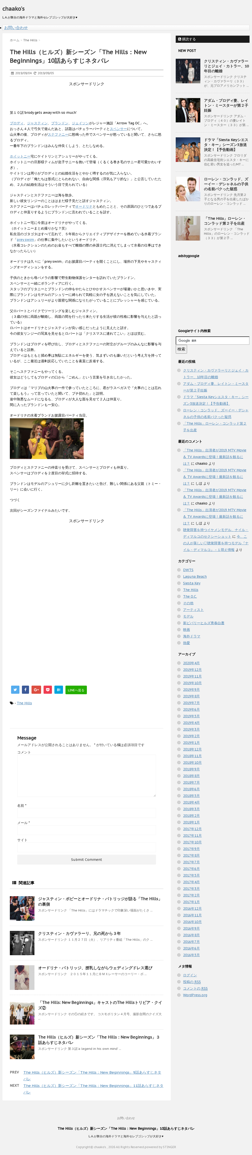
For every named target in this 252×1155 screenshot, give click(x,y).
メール (23, 823)
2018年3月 (191, 809)
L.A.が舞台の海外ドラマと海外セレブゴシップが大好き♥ (126, 1136)
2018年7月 (191, 782)
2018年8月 (191, 776)
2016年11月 (192, 915)
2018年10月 (192, 762)
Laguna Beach (195, 576)
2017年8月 (191, 855)
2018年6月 (191, 789)
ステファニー (58, 134)
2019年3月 (191, 729)
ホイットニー (20, 156)
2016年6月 (191, 948)
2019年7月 (191, 703)
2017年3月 (191, 888)
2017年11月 (192, 835)
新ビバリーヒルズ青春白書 (203, 623)
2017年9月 (191, 849)
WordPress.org (195, 995)
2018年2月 (191, 815)
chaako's (13, 8)
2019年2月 (191, 736)
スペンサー (118, 129)
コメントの (195, 988)
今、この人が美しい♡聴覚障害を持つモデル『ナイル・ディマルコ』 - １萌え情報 (216, 543)
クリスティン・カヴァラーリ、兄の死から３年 (79, 933)
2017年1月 (191, 902)
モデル (188, 616)
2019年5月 (191, 716)
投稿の (192, 982)
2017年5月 (191, 875)
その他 (188, 603)
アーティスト (193, 609)
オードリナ (84, 206)
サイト (22, 840)
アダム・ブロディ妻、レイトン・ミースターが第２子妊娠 (226, 105)
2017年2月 (191, 895)
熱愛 (186, 643)
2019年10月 (192, 683)
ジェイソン (80, 123)
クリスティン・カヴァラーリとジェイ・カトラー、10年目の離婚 (226, 66)
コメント (24, 752)
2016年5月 (191, 955)
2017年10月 (192, 842)
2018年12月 (192, 749)
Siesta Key (191, 583)
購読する (188, 39)
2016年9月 (191, 928)
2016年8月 (191, 935)
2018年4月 (191, 802)
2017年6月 (191, 868)
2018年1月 (191, 822)
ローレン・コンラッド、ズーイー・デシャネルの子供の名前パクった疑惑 (226, 184)
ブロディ (17, 123)
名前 (21, 805)
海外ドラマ (191, 636)
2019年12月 (192, 669)
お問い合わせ (16, 27)
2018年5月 (191, 796)
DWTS (188, 570)
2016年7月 (191, 941)
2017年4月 (191, 882)
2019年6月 (191, 709)
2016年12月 (192, 908)
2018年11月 (192, 756)
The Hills (24, 703)
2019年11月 (192, 676)
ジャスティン (37, 123)
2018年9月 (191, 769)
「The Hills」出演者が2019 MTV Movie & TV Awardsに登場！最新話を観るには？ (214, 457)
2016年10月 (192, 922)
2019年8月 (191, 696)
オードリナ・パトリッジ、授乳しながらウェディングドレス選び (95, 967)
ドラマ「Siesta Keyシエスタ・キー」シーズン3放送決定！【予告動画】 (226, 144)
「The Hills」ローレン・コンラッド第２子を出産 (225, 221)
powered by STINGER (160, 1147)
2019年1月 (191, 742)
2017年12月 (192, 829)
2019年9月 (191, 689)
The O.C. (190, 596)
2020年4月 (191, 663)
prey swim (25, 239)
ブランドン (59, 123)
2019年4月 (191, 723)
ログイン (190, 975)
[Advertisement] (99, 98)
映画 (186, 629)
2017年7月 (191, 862)
